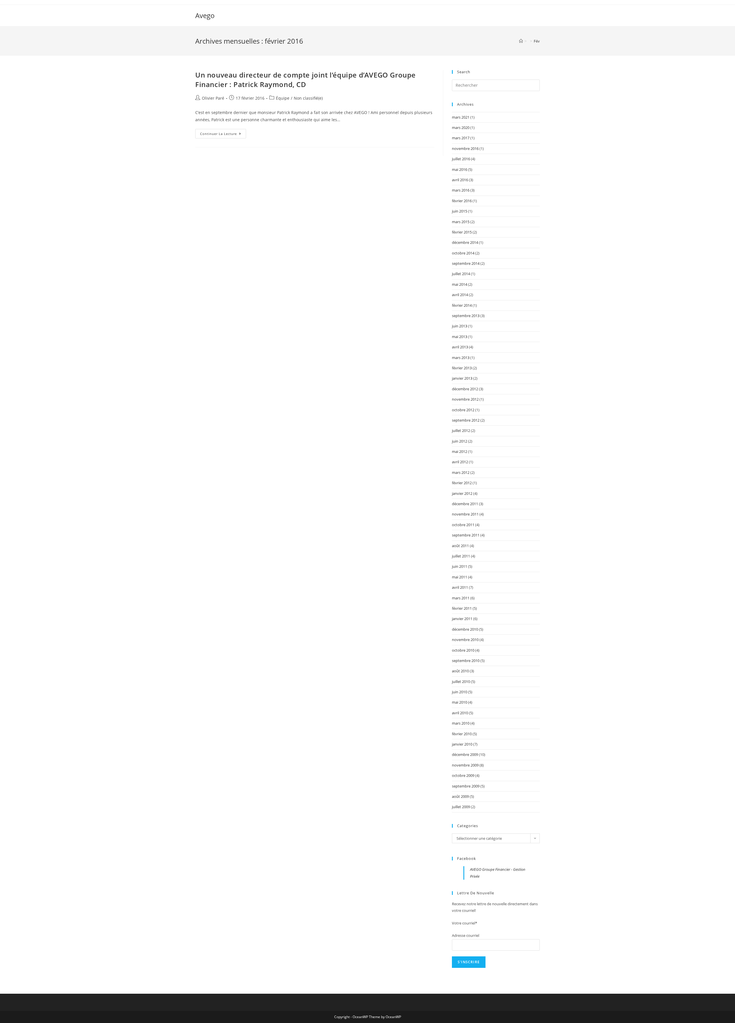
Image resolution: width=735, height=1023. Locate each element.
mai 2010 (459, 702)
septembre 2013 (465, 315)
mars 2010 (460, 723)
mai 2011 (459, 577)
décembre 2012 (465, 388)
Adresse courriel (465, 935)
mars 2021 (460, 117)
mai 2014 (459, 284)
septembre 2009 (465, 786)
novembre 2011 (465, 514)
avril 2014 (460, 294)
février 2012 (462, 482)
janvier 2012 (462, 493)
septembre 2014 (465, 263)
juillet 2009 (461, 806)
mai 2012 (459, 451)
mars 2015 (460, 221)
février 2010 (462, 733)
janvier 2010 (462, 744)
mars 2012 (460, 472)
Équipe (282, 98)
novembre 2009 (465, 765)
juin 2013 (459, 326)
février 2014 (462, 305)
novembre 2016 (465, 148)
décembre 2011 (465, 503)
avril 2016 (460, 179)
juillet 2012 (461, 430)
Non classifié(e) (308, 98)
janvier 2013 (462, 378)
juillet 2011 (461, 556)
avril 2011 (460, 587)
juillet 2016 (461, 158)
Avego (205, 15)
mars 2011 (460, 598)
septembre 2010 (465, 660)
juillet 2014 (461, 273)
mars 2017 (460, 137)
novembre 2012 (465, 399)
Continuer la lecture (223, 134)
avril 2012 (460, 461)
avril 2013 (460, 347)
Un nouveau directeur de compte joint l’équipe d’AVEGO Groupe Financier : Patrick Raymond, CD (305, 79)
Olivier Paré (213, 98)
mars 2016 (460, 190)
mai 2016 (459, 169)
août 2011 (460, 545)
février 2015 (462, 232)
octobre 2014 (463, 253)
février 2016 (462, 200)
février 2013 (462, 367)
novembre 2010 (465, 639)
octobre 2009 (463, 775)
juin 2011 (459, 566)
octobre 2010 (463, 650)
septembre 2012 (465, 420)
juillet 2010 (461, 681)
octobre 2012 (463, 409)
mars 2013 (460, 357)
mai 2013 (459, 336)
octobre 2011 (463, 524)
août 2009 (460, 796)
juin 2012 (459, 441)
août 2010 (460, 670)
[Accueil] (521, 41)
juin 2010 (459, 691)
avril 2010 (460, 712)
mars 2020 (460, 127)
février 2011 (462, 608)
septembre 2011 (465, 535)
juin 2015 (459, 211)
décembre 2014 (465, 242)
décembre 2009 (465, 754)
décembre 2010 (465, 629)
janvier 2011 (462, 618)
